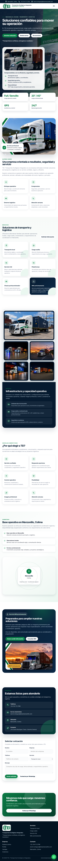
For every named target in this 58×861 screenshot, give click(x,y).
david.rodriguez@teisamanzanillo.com (21, 714)
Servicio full (33, 833)
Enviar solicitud (11, 776)
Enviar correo (24, 35)
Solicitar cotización (10, 35)
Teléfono (7, 755)
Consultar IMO (32, 639)
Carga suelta (33, 831)
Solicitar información (47, 237)
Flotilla (4, 847)
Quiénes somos (6, 844)
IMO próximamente (35, 836)
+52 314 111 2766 (15, 706)
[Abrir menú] (54, 6)
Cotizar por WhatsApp (29, 810)
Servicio (32, 755)
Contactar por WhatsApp (27, 776)
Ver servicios (37, 35)
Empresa (32, 748)
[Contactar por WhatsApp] (54, 856)
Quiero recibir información (15, 639)
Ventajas (4, 849)
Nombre (7, 748)
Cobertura (5, 852)
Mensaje (7, 763)
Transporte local (34, 828)
